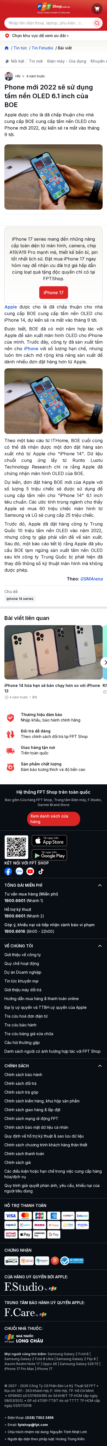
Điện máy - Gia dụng (66, 61)
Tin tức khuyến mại (21, 981)
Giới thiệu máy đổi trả (22, 989)
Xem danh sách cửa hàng (49, 819)
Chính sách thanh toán (24, 1153)
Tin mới (36, 61)
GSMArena (91, 579)
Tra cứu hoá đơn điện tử (26, 1016)
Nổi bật (17, 61)
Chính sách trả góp (21, 1092)
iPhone (31, 348)
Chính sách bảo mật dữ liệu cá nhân (36, 1127)
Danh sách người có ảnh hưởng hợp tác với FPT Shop (52, 1051)
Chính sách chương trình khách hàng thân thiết (45, 1144)
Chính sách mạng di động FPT (31, 1118)
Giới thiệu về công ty (22, 954)
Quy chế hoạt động (21, 963)
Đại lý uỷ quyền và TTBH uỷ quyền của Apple (45, 1007)
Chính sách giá (17, 1162)
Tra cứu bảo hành (20, 1025)
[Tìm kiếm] (97, 23)
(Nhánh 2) (24, 916)
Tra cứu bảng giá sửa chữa (28, 1033)
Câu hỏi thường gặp (22, 1042)
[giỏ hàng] (97, 8)
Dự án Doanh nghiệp (22, 972)
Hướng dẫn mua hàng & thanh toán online (41, 998)
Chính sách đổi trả (20, 1083)
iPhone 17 (54, 292)
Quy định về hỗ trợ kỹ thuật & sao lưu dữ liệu (44, 1136)
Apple (10, 307)
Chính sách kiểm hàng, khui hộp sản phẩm (42, 1101)
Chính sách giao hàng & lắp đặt (32, 1109)
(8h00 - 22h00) (29, 931)
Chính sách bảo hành (23, 1074)
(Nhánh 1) (23, 900)
